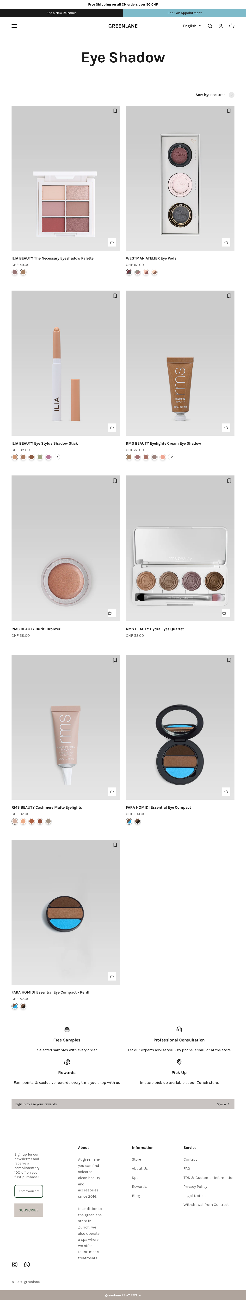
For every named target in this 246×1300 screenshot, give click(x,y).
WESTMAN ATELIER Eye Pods (151, 258)
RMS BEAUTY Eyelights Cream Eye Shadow (163, 443)
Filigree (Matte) (40, 457)
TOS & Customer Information (209, 1177)
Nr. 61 (129, 821)
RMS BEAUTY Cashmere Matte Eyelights (47, 807)
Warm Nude (23, 272)
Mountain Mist (48, 821)
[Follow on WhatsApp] (27, 1264)
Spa (135, 1177)
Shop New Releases (62, 13)
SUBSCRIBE (29, 1210)
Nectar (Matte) (15, 457)
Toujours (154, 272)
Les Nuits (129, 272)
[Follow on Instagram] (15, 1264)
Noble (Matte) (31, 457)
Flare (129, 457)
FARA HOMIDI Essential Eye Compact (158, 807)
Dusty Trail (23, 821)
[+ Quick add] (112, 242)
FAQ (187, 1168)
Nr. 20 (137, 821)
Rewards (139, 1186)
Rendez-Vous (137, 272)
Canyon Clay (31, 821)
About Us (140, 1168)
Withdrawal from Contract (206, 1204)
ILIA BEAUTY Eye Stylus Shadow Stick (45, 443)
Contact (190, 1159)
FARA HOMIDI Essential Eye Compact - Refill (50, 992)
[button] (123, 1295)
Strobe (154, 457)
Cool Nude (15, 272)
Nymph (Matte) (48, 457)
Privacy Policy (195, 1186)
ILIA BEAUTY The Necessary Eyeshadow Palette (52, 258)
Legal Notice (194, 1195)
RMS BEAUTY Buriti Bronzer (36, 629)
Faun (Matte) (23, 457)
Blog (136, 1195)
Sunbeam (163, 457)
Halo (137, 457)
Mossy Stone (40, 821)
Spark (146, 457)
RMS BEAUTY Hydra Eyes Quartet (155, 629)
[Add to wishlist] (115, 111)
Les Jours (146, 272)
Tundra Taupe (15, 821)
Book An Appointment (184, 13)
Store (136, 1159)
